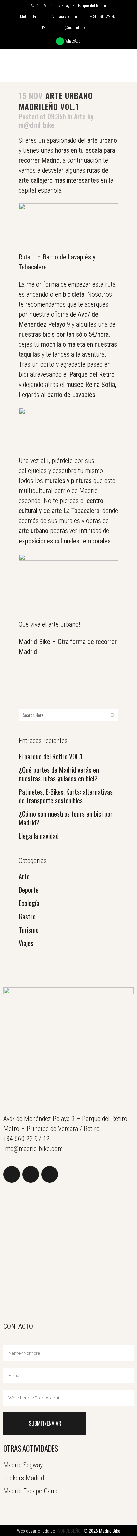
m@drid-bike (36, 125)
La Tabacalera (81, 511)
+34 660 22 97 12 (26, 1139)
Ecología (29, 903)
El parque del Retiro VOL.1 (51, 756)
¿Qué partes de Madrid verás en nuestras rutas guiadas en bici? (59, 774)
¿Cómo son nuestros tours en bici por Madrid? (66, 818)
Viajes (26, 943)
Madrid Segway (23, 1465)
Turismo (29, 930)
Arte (24, 876)
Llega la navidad (39, 836)
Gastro (27, 916)
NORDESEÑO (69, 1531)
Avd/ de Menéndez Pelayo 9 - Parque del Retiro (68, 5)
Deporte (29, 890)
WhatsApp (73, 40)
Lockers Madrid (23, 1478)
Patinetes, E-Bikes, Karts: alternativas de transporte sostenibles (66, 796)
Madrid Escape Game (31, 1491)
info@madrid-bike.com (76, 27)
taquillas (29, 354)
